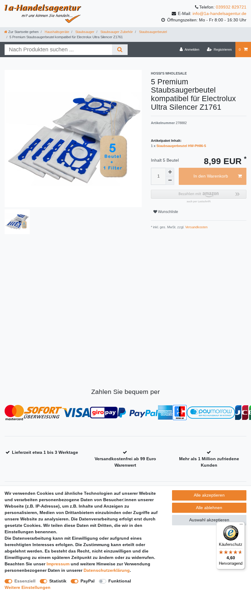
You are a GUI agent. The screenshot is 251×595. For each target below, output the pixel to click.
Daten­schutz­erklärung (107, 570)
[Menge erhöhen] (170, 172)
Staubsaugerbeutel (152, 32)
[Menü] (241, 525)
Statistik (57, 580)
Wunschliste (167, 212)
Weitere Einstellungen (28, 587)
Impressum (58, 563)
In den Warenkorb (210, 176)
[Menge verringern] (170, 180)
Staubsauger (84, 32)
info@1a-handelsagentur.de (219, 13)
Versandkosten (196, 227)
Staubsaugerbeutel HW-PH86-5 (181, 146)
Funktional (119, 580)
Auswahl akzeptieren (209, 519)
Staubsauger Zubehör (116, 32)
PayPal (88, 580)
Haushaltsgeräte (56, 32)
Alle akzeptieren (209, 495)
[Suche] (120, 49)
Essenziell (25, 580)
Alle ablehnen (209, 507)
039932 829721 (231, 7)
